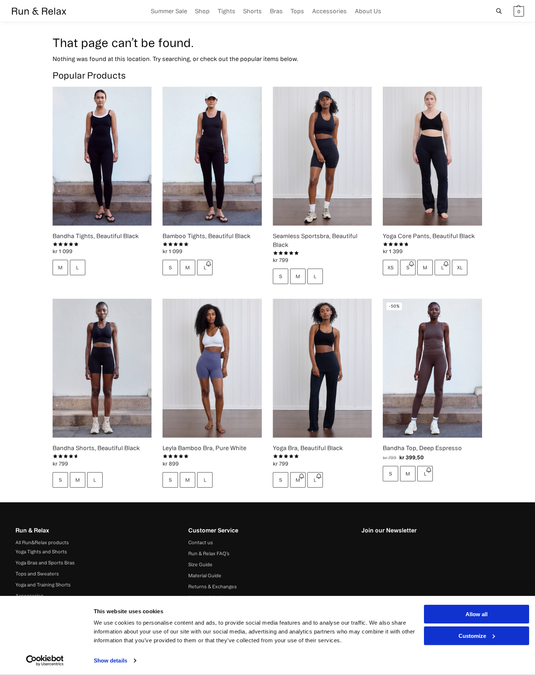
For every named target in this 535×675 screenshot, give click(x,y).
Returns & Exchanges (212, 586)
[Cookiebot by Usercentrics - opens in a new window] (45, 660)
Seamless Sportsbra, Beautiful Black (315, 240)
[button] (518, 11)
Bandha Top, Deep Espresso (422, 448)
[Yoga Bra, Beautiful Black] (322, 368)
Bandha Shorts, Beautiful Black (96, 448)
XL (460, 267)
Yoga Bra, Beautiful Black (308, 448)
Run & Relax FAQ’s (208, 553)
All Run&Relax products (42, 542)
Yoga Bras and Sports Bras (45, 562)
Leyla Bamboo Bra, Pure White (204, 448)
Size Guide (200, 564)
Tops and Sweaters (37, 573)
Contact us (200, 542)
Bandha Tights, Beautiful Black (96, 236)
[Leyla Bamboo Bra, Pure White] (212, 368)
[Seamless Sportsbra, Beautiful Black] (322, 156)
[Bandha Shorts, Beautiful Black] (102, 368)
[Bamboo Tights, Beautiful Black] (212, 156)
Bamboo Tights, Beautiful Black (206, 236)
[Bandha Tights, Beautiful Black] (102, 156)
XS (390, 267)
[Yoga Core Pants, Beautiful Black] (432, 156)
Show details (110, 660)
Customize (472, 635)
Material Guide (204, 575)
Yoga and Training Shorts (43, 584)
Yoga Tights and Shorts (41, 551)
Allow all (477, 614)
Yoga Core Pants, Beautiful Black (429, 236)
